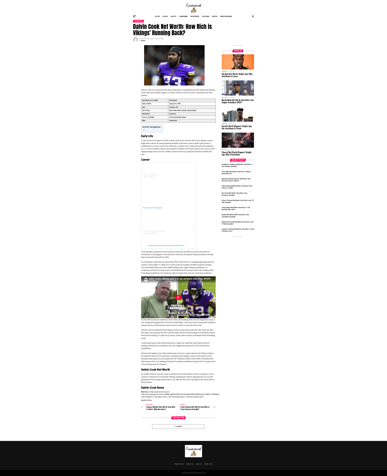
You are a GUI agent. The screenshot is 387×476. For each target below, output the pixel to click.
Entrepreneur (194, 16)
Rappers (214, 16)
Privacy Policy (179, 464)
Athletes (173, 16)
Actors (157, 16)
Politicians (205, 16)
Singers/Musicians (226, 16)
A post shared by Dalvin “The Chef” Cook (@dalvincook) (166, 245)
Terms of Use (208, 464)
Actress (165, 16)
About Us (199, 464)
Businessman (183, 16)
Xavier (143, 40)
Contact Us (190, 464)
